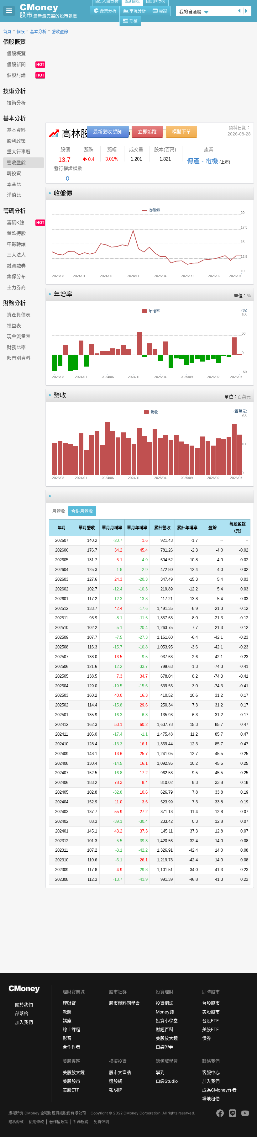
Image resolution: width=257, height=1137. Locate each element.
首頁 (7, 31)
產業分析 (108, 10)
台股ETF (210, 1020)
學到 (160, 1072)
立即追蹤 (147, 131)
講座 (67, 1020)
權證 (163, 10)
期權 (133, 21)
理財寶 (69, 1003)
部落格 (21, 1013)
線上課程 (71, 1029)
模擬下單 (181, 131)
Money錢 (165, 1011)
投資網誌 (164, 1003)
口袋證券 (164, 1047)
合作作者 (71, 1047)
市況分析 (137, 10)
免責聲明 (101, 1121)
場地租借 (211, 1098)
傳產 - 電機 (202, 161)
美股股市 (211, 1011)
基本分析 (38, 31)
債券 (206, 1038)
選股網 (115, 1081)
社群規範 (80, 1121)
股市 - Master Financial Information (52, 11)
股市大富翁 (120, 1072)
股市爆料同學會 (124, 1003)
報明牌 (115, 1089)
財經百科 (164, 1029)
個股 (21, 31)
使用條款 (36, 1121)
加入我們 (24, 1022)
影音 (67, 1038)
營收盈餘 (60, 31)
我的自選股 (190, 11)
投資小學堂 (167, 1020)
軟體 (67, 1011)
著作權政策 (58, 1121)
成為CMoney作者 (219, 1089)
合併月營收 (82, 511)
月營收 (58, 511)
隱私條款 (16, 1121)
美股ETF (210, 1029)
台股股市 (211, 1003)
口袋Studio (167, 1081)
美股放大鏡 (167, 1038)
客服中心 (211, 1072)
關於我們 (24, 1004)
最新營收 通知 (108, 131)
